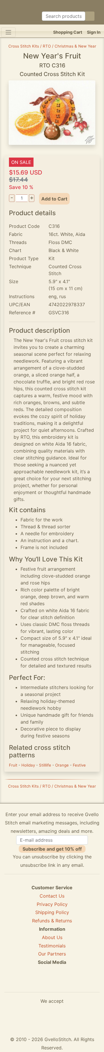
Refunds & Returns (52, 921)
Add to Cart (54, 199)
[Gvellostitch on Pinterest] (52, 983)
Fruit (13, 765)
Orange (62, 765)
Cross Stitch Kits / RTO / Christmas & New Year (52, 46)
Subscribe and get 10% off (52, 849)
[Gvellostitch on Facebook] (32, 983)
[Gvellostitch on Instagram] (72, 983)
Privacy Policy (52, 904)
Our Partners (52, 954)
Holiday (28, 765)
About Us (52, 937)
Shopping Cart (67, 32)
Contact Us (52, 896)
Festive (79, 765)
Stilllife (45, 765)
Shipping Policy (52, 912)
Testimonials (52, 946)
